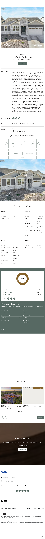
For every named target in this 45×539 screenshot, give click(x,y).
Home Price (3, 310)
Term (24, 310)
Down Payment (4, 315)
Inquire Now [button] (22, 63)
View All (40, 417)
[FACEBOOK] (16, 491)
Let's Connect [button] (22, 449)
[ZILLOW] (25, 491)
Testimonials (33, 485)
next (8, 45)
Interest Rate (4, 320)
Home (2, 485)
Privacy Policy (40, 508)
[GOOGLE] (28, 491)
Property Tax (26, 315)
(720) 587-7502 (4, 480)
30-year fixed (27, 312)
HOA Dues (25, 320)
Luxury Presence (12, 508)
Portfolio (17, 485)
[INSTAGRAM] (19, 491)
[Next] (38, 143)
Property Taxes (8, 292)
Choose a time (14, 150)
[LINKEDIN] (22, 491)
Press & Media (25, 485)
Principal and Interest (10, 289)
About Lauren (9, 485)
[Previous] (6, 143)
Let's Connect (4, 487)
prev (5, 45)
